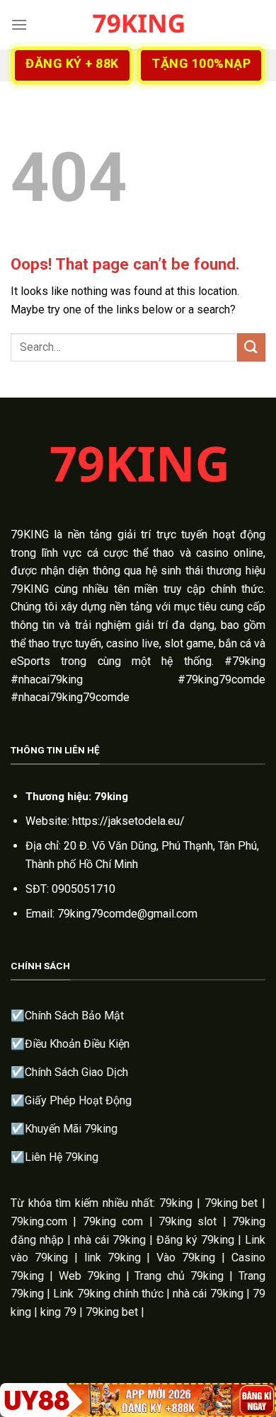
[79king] (138, 25)
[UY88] (138, 1400)
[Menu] (19, 24)
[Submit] (251, 347)
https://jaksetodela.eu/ (128, 821)
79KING (30, 534)
